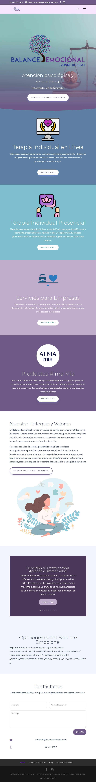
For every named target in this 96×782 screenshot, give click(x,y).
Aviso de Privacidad (64, 762)
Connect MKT (50, 778)
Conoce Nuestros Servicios (48, 97)
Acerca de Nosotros (37, 762)
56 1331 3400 (51, 747)
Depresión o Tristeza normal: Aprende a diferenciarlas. (48, 569)
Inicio (22, 762)
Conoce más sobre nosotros (31, 471)
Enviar (80, 732)
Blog (51, 762)
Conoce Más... (48, 247)
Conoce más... (48, 172)
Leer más (48, 602)
